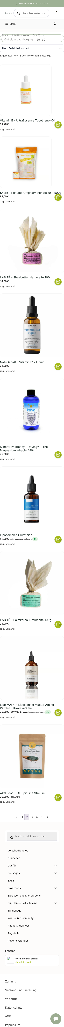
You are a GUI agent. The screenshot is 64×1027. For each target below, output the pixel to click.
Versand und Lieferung (21, 990)
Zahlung (10, 981)
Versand (10, 129)
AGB (8, 1016)
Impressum (12, 1025)
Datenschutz (13, 1007)
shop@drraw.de (23, 961)
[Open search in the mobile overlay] (31, 13)
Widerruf (11, 999)
